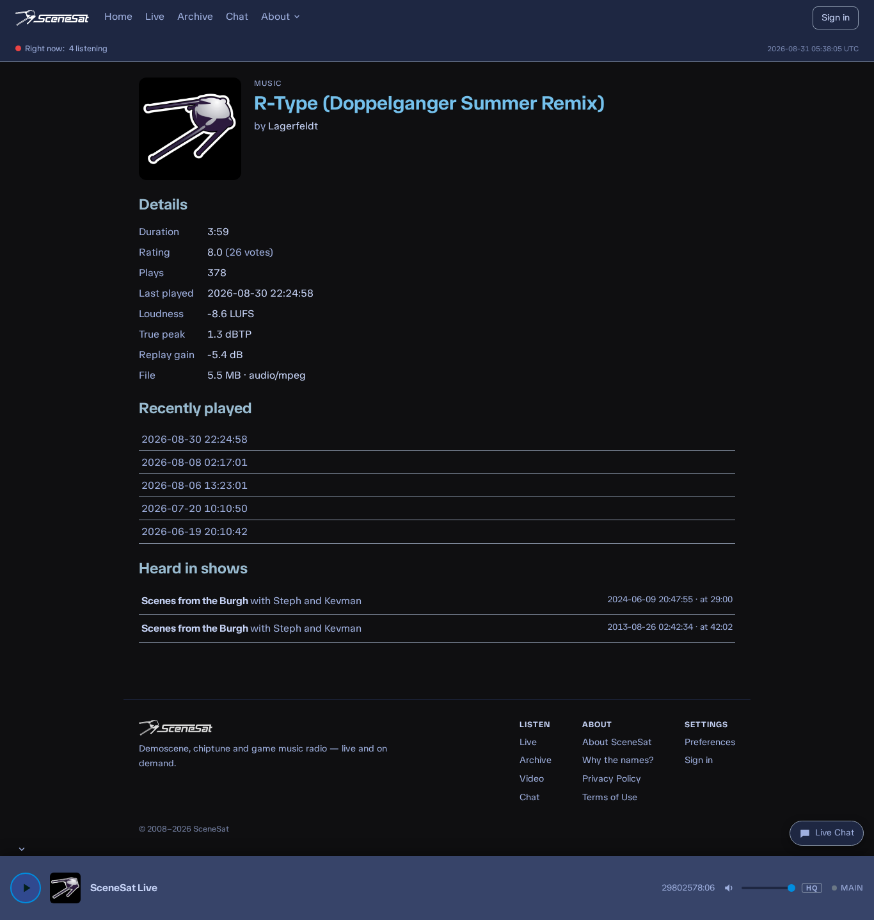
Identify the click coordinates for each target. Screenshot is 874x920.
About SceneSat (617, 742)
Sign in (836, 17)
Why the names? (618, 760)
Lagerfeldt (293, 126)
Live (154, 16)
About (275, 16)
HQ (812, 888)
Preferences (710, 742)
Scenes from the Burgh (194, 601)
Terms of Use (609, 797)
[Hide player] (21, 849)
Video (532, 778)
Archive (195, 16)
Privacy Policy (611, 778)
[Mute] (729, 888)
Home (118, 16)
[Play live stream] (25, 888)
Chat (237, 16)
